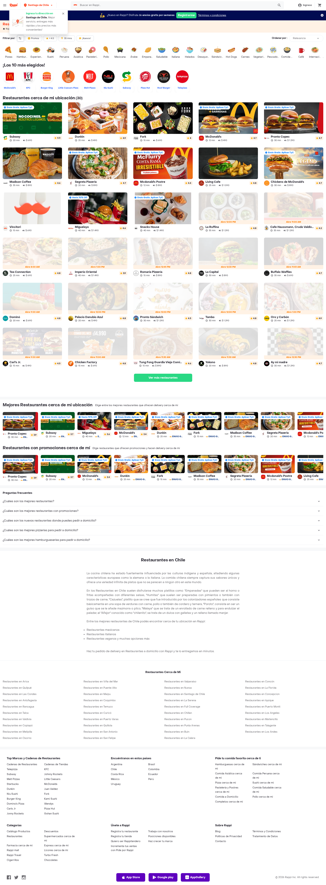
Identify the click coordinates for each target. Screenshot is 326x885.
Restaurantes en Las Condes (20, 694)
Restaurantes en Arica (16, 681)
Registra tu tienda (121, 836)
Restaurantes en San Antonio (100, 731)
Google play (165, 877)
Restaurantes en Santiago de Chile (184, 694)
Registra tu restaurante (124, 831)
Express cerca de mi (56, 845)
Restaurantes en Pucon (178, 719)
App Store (133, 877)
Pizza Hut (49, 808)
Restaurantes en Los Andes (261, 731)
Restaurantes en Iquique (259, 700)
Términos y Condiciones (266, 831)
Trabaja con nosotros (160, 831)
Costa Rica (117, 774)
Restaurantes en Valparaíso (180, 681)
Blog (217, 831)
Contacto (220, 841)
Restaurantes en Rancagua (18, 706)
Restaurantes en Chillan (178, 713)
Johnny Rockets (53, 774)
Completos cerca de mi (229, 801)
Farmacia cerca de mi (20, 845)
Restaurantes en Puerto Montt (262, 706)
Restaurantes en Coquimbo (100, 700)
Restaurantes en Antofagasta (20, 700)
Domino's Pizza (15, 803)
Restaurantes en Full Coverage (182, 706)
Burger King (14, 798)
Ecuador (153, 774)
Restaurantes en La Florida (260, 688)
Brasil (151, 764)
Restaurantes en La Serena (180, 700)
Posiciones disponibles (162, 836)
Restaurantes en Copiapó (18, 725)
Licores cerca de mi (56, 850)
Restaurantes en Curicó (97, 713)
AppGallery (197, 877)
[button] (38, 5)
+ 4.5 (51, 38)
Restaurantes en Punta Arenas (182, 725)
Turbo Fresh (51, 855)
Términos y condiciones (212, 15)
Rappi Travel (14, 855)
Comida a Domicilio (226, 796)
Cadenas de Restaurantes (22, 764)
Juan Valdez (51, 789)
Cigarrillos (13, 860)
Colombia (153, 769)
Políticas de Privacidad (228, 836)
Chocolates (51, 860)
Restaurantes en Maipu (97, 694)
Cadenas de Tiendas (56, 764)
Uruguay (116, 784)
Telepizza (12, 769)
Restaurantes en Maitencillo (261, 719)
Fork (46, 794)
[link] (32, 121)
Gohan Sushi (51, 813)
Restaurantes (14, 836)
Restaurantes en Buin (176, 731)
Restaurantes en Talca (16, 713)
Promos (35, 38)
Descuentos (51, 831)
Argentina (116, 764)
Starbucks (13, 784)
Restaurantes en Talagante (260, 725)
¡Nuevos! (86, 38)
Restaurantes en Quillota (98, 725)
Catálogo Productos (18, 831)
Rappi (9, 29)
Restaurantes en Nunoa (178, 688)
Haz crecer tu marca (160, 841)
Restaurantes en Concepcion (262, 694)
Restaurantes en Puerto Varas (101, 719)
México (115, 779)
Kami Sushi (50, 798)
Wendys (48, 803)
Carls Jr (11, 808)
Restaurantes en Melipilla (17, 731)
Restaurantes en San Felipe (100, 738)
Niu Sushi (12, 794)
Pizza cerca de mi (225, 782)
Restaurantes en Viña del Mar (101, 681)
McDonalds (50, 784)
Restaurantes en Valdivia (17, 719)
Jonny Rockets (15, 813)
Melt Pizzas (13, 779)
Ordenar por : (279, 38)
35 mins (68, 38)
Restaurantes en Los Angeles (262, 713)
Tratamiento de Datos (265, 836)
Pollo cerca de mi (262, 796)
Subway (11, 774)
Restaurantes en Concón (259, 681)
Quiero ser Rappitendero (125, 841)
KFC (46, 769)
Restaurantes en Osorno (17, 738)
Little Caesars (52, 779)
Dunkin (11, 789)
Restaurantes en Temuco (98, 706)
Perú (151, 779)
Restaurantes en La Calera (179, 738)
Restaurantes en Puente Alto (100, 688)
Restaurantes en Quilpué (17, 688)
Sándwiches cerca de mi (267, 764)
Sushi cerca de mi (263, 782)
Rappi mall (13, 850)
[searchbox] (176, 5)
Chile (114, 769)
